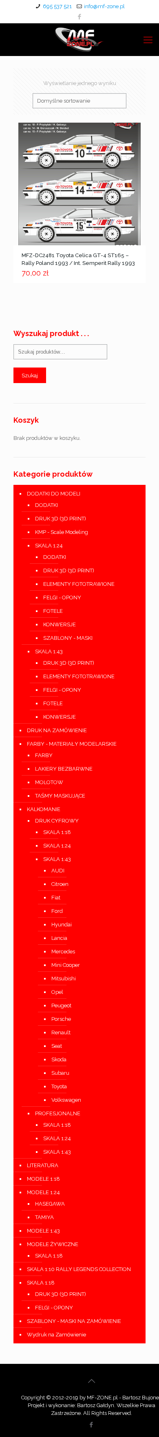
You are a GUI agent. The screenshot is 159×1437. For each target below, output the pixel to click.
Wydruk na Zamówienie (56, 1335)
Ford (57, 911)
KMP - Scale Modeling (61, 532)
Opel (57, 992)
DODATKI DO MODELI (53, 494)
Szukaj (30, 375)
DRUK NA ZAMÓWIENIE (57, 730)
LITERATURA (42, 1165)
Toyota (59, 1086)
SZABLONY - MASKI (68, 638)
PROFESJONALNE (57, 1113)
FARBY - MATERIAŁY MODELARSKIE (72, 744)
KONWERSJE (59, 624)
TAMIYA (44, 1217)
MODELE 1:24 (43, 1192)
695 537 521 (57, 6)
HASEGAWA (50, 1204)
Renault (61, 1032)
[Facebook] (79, 16)
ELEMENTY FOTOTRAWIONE (79, 584)
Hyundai (61, 924)
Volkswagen (66, 1100)
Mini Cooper (65, 965)
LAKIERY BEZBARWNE (64, 769)
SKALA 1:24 (49, 546)
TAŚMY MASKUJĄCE (60, 796)
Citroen (59, 884)
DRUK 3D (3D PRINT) (60, 519)
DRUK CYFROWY (57, 821)
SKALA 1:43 (49, 651)
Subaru (60, 1073)
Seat (56, 1046)
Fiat (55, 897)
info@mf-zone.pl (104, 6)
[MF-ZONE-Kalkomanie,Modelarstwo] (79, 39)
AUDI (57, 871)
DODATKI (46, 505)
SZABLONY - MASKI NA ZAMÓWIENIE (74, 1321)
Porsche (61, 1019)
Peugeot (61, 1005)
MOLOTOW (49, 782)
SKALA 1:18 (57, 832)
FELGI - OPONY (62, 597)
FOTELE (53, 611)
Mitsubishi (63, 978)
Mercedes (63, 951)
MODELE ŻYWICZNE (52, 1244)
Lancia (59, 938)
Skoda (58, 1059)
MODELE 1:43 (43, 1231)
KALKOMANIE (43, 809)
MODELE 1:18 (43, 1179)
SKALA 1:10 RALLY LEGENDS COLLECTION (79, 1269)
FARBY (44, 755)
